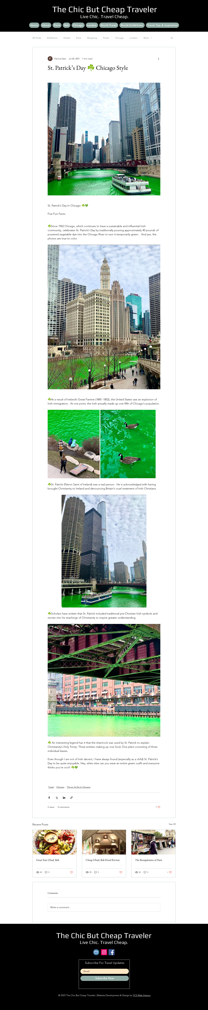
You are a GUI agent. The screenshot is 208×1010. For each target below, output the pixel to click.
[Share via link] (71, 797)
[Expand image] (104, 139)
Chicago (119, 37)
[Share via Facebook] (49, 797)
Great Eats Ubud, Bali (47, 860)
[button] (171, 38)
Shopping (92, 37)
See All (172, 824)
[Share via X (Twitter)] (56, 797)
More (146, 37)
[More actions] (158, 58)
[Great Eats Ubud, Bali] (55, 842)
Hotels (66, 37)
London (133, 37)
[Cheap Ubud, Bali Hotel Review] (104, 842)
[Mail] (96, 952)
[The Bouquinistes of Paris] (153, 842)
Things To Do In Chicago (78, 787)
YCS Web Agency (142, 995)
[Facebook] (112, 952)
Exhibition (52, 37)
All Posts (36, 37)
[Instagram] (104, 952)
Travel (106, 37)
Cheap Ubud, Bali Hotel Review (103, 860)
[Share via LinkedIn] (64, 797)
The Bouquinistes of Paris (148, 860)
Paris (78, 37)
